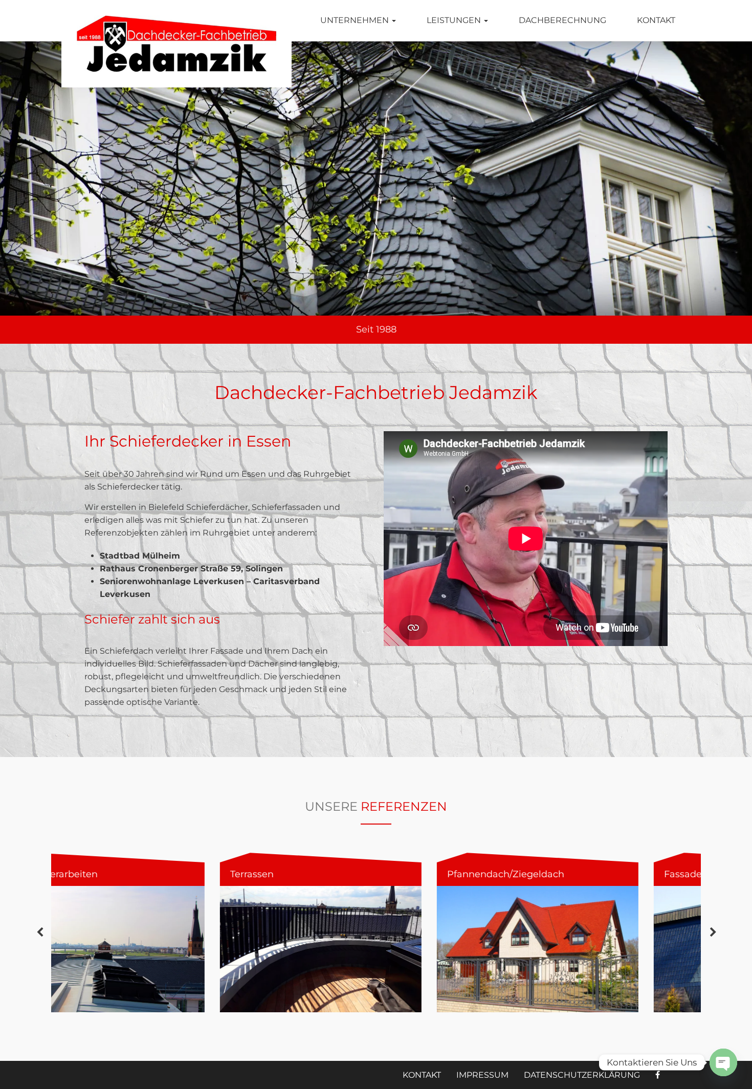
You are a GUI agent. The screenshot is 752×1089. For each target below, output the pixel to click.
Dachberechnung (562, 20)
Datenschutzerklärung (582, 1075)
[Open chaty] (723, 1062)
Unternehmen (355, 20)
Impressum (482, 1075)
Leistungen (455, 20)
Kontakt (656, 20)
